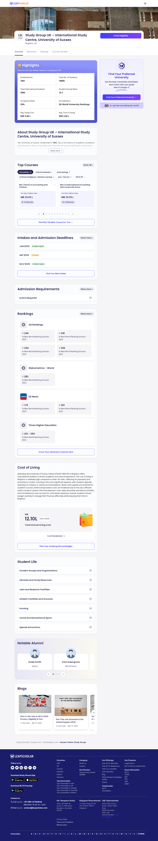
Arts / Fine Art (64, 177)
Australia (60, 772)
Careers (82, 766)
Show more (86, 237)
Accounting (25, 172)
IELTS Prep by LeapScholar (135, 766)
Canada (60, 769)
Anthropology (63, 172)
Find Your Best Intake (56, 273)
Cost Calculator (108, 772)
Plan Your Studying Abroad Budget (56, 546)
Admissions (32, 51)
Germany (60, 777)
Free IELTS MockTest (110, 763)
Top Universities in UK (65, 786)
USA (58, 763)
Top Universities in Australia (67, 790)
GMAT (127, 784)
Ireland (59, 774)
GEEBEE (82, 775)
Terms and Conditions (65, 822)
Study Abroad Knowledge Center (111, 778)
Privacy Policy (62, 819)
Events (104, 782)
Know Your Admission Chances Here (56, 452)
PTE (126, 779)
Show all (87, 165)
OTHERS (141, 834)
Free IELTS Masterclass (111, 766)
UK (58, 766)
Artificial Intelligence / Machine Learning (36, 177)
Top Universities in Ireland (66, 793)
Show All (79, 177)
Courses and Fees (60, 51)
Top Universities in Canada (67, 788)
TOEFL (127, 775)
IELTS (104, 788)
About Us (82, 763)
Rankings (44, 51)
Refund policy (62, 825)
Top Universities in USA (65, 783)
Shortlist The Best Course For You (54, 222)
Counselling (106, 791)
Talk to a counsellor (109, 769)
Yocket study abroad (87, 772)
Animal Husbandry (44, 172)
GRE (126, 781)
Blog (103, 774)
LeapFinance (129, 763)
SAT (126, 777)
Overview (19, 51)
